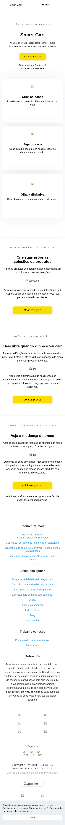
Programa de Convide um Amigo (32, 640)
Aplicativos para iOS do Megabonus (32, 589)
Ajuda (32, 600)
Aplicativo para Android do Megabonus (32, 584)
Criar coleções (32, 310)
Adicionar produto (32, 485)
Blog (32, 615)
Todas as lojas (32, 610)
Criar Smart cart (32, 56)
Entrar (45, 4)
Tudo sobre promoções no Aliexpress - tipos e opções (32, 557)
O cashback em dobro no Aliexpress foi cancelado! (32, 542)
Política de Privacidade (44, 773)
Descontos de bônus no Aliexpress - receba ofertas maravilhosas (32, 549)
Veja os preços (32, 399)
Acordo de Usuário (18, 773)
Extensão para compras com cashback (32, 594)
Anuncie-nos (32, 645)
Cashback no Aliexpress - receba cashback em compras (32, 536)
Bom (32, 817)
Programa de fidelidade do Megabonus (32, 579)
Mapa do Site (32, 620)
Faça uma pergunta (32, 605)
